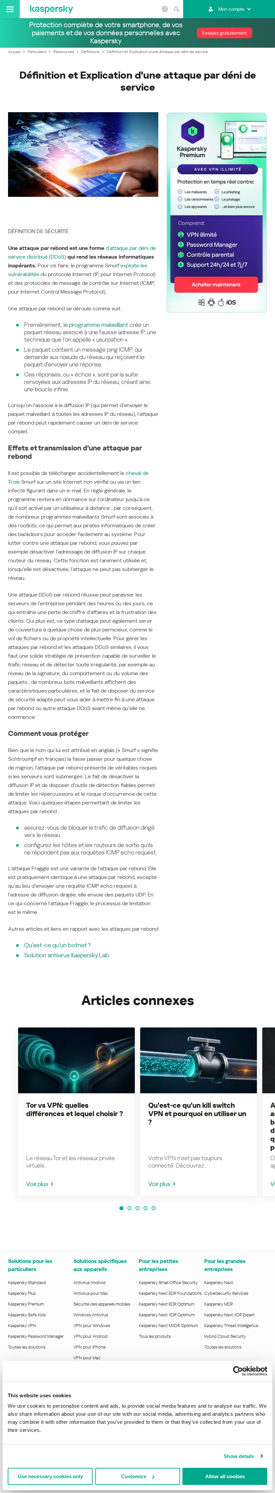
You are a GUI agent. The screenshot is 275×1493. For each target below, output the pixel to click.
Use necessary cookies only (50, 1476)
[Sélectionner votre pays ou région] (165, 9)
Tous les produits (155, 1336)
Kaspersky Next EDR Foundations (170, 1293)
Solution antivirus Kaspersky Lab (66, 955)
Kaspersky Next (218, 1282)
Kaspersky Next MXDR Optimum (168, 1325)
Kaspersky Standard (27, 1282)
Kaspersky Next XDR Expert (229, 1314)
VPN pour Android (90, 1336)
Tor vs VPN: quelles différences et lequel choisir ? (74, 1109)
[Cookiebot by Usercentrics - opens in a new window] (238, 1371)
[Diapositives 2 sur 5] (129, 1208)
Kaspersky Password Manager (36, 1336)
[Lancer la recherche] (176, 9)
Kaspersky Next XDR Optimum (167, 1314)
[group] (76, 1111)
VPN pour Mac (87, 1357)
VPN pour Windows (91, 1325)
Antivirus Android (89, 1282)
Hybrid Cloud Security (225, 1336)
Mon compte (231, 9)
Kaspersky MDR (218, 1304)
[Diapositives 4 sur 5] (146, 1208)
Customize (133, 1476)
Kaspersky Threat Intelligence (231, 1325)
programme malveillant (98, 324)
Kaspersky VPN (22, 1325)
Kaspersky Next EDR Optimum (167, 1304)
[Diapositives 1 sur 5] (121, 1208)
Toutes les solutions (26, 1347)
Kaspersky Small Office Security (168, 1282)
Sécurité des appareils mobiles (101, 1304)
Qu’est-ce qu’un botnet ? (57, 945)
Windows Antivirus (90, 1314)
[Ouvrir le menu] (10, 9)
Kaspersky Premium (26, 1304)
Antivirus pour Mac (90, 1293)
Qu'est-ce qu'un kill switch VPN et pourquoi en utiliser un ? (197, 1113)
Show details (239, 1456)
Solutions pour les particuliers (30, 1265)
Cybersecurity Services (226, 1293)
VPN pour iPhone (89, 1347)
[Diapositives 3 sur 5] (137, 1208)
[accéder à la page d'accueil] (51, 9)
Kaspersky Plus (22, 1293)
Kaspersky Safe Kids (27, 1314)
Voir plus (37, 1183)
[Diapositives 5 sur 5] (154, 1208)
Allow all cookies (225, 1476)
